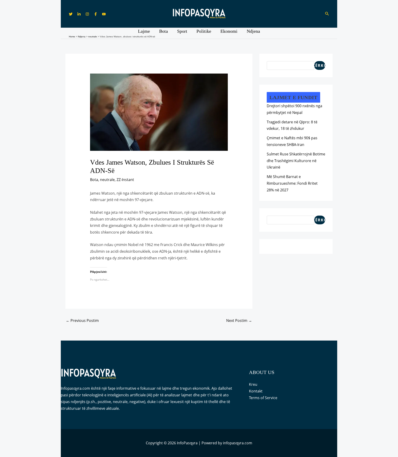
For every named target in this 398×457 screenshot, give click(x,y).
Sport (182, 31)
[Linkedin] (79, 14)
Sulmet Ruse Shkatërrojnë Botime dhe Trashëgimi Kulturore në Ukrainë (296, 160)
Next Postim (239, 320)
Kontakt (256, 391)
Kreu (253, 384)
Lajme (144, 31)
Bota (163, 31)
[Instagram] (87, 14)
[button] (327, 14)
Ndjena (253, 31)
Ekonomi (228, 31)
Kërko (319, 65)
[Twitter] (71, 14)
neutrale (107, 179)
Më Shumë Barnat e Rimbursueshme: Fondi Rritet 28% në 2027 (292, 183)
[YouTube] (104, 14)
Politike (203, 31)
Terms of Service (263, 397)
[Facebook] (95, 14)
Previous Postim (82, 320)
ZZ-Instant (125, 179)
